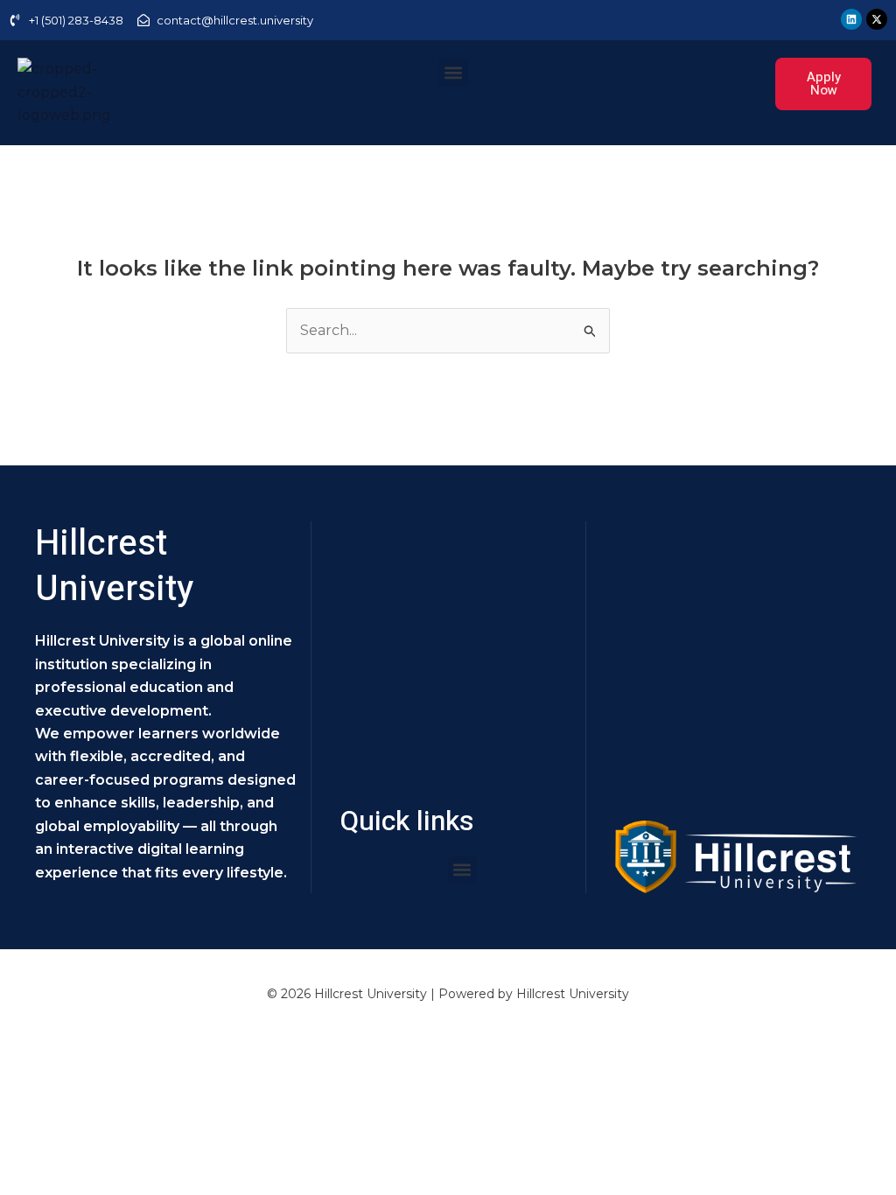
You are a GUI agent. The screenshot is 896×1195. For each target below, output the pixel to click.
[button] (453, 72)
